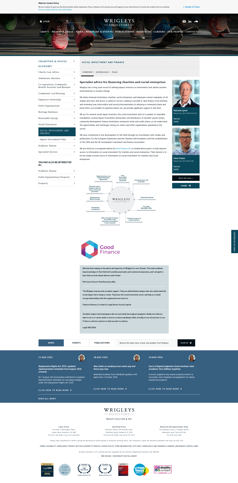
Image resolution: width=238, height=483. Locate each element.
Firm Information (124, 446)
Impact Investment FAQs (53, 139)
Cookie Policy (108, 446)
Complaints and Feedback (154, 446)
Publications (124, 32)
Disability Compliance (57, 446)
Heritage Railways (48, 112)
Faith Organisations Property (54, 177)
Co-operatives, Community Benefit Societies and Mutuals (54, 86)
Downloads (102, 72)
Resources (143, 32)
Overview (87, 72)
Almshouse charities (49, 78)
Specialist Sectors (48, 151)
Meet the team (185, 178)
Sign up (185, 342)
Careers (159, 32)
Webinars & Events (99, 32)
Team (114, 72)
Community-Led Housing (51, 93)
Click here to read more (53, 390)
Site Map (137, 446)
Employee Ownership (49, 99)
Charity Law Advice (48, 72)
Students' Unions (47, 145)
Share (184, 185)
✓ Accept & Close (191, 7)
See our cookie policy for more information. (55, 9)
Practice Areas (62, 32)
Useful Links (192, 446)
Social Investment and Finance (54, 132)
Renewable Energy (48, 118)
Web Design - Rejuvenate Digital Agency (119, 456)
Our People (175, 32)
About (44, 32)
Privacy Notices (75, 446)
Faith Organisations (49, 105)
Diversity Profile (92, 446)
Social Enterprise (47, 124)
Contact (192, 32)
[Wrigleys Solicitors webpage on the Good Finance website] (100, 249)
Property (43, 183)
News (79, 32)
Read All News (47, 398)
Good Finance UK (123, 148)
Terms (42, 446)
